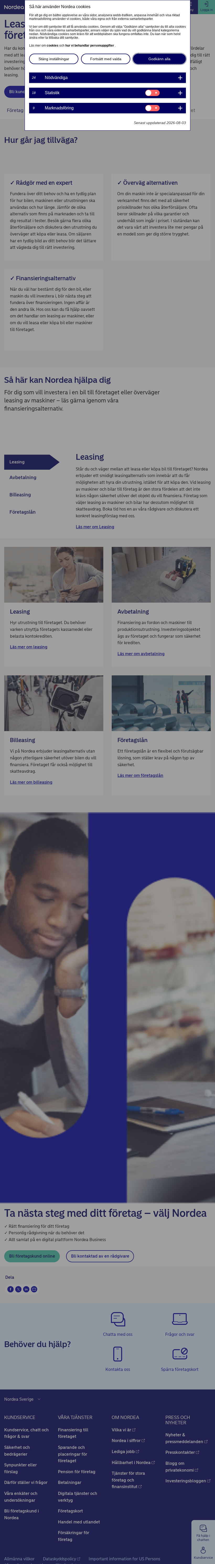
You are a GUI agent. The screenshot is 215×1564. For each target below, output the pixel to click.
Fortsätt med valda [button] (105, 59)
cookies (53, 45)
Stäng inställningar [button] (54, 59)
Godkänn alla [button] (159, 59)
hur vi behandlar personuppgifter (90, 45)
